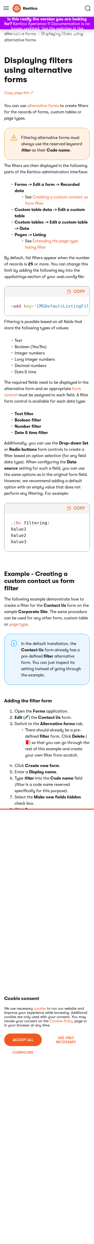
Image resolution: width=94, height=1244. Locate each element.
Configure (23, 1052)
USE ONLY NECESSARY (66, 1040)
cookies (40, 1008)
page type (18, 624)
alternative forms (43, 105)
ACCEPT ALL (23, 1040)
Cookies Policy (61, 1021)
